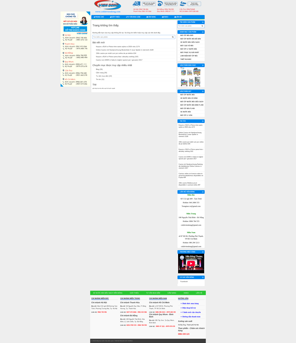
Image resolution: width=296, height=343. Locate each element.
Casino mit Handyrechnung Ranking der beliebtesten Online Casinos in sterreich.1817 (191, 166)
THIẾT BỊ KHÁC (185, 59)
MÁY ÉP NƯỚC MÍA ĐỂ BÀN (190, 39)
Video (165, 17)
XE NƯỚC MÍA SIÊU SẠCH (189, 42)
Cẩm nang (152, 17)
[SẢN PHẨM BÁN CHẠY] (191, 77)
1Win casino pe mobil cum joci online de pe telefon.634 (116, 53)
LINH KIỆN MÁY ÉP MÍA (188, 56)
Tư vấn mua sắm (133, 17)
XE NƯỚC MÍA (185, 112)
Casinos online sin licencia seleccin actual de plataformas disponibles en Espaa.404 (191, 175)
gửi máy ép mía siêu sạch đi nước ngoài (103, 88)
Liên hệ (179, 17)
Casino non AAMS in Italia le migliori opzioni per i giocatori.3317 (119, 60)
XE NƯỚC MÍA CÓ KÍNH (188, 98)
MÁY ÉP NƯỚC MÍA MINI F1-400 (191, 105)
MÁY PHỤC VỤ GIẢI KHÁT (189, 52)
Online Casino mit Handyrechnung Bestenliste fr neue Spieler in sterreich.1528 (124, 50)
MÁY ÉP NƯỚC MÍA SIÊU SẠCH (191, 102)
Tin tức (98, 79)
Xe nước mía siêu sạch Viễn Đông (107, 293)
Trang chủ (99, 17)
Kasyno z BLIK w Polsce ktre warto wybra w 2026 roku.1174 (118, 46)
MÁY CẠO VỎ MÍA (186, 46)
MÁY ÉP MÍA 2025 (186, 35)
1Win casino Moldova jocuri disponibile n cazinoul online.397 (189, 184)
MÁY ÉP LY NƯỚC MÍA (188, 49)
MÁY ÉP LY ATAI (186, 115)
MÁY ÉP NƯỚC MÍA (187, 95)
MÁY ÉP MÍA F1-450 (187, 108)
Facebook (184, 281)
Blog (97, 69)
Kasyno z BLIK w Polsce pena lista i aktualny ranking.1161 (117, 56)
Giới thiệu (115, 17)
